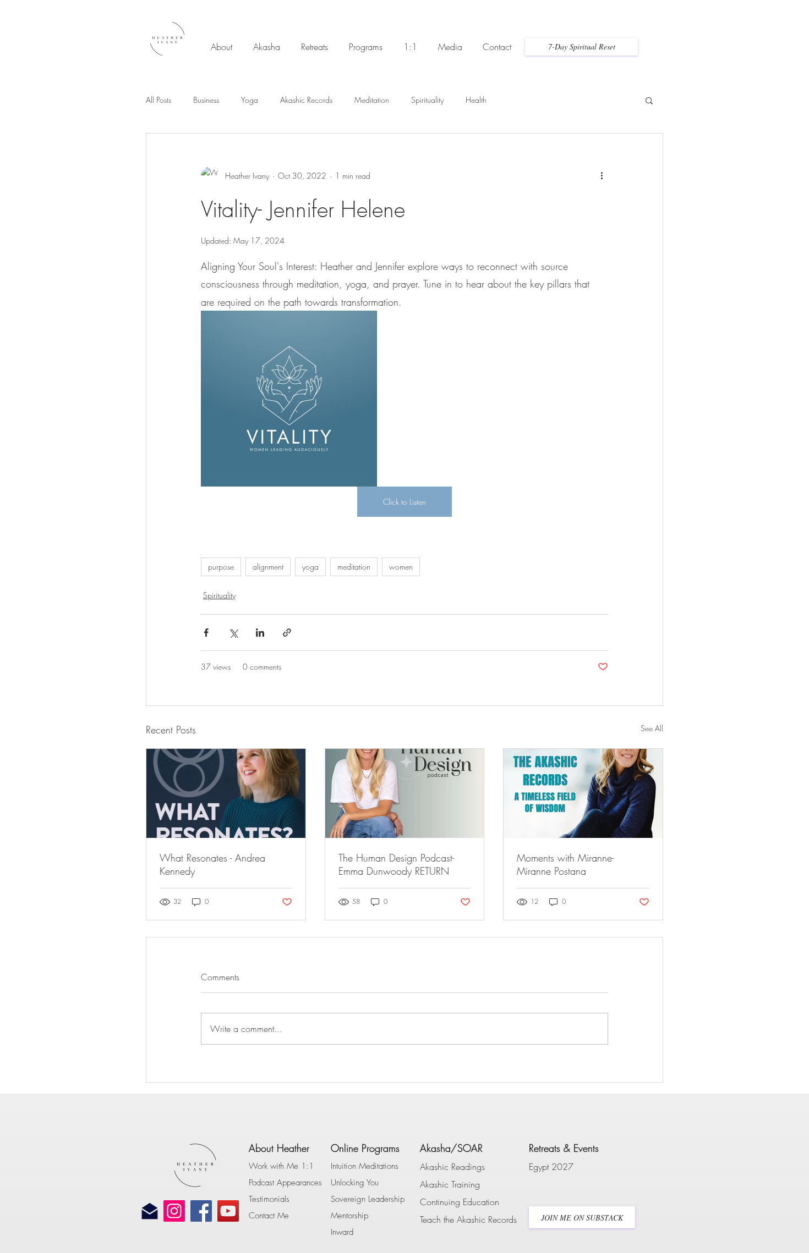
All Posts (158, 100)
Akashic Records (306, 100)
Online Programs (365, 1148)
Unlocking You (355, 1182)
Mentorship (349, 1215)
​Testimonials (269, 1199)
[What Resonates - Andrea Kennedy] (225, 793)
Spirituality (427, 100)
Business (206, 100)
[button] (221, 42)
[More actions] (601, 175)
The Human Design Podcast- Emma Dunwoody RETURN (396, 864)
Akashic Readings (452, 1167)
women (401, 566)
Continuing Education (459, 1202)
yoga (310, 566)
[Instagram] (174, 1211)
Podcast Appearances (285, 1182)
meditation (353, 566)
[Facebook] (201, 1211)
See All (652, 728)
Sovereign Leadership (367, 1199)
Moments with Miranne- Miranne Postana (565, 864)
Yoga (249, 100)
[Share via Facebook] (206, 632)
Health (476, 100)
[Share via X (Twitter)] (233, 632)
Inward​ (342, 1232)
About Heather (279, 1148)
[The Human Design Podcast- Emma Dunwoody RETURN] (404, 793)
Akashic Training (450, 1184)
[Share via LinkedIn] (260, 632)
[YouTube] (228, 1211)
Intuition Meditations (364, 1166)
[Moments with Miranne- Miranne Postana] (583, 793)
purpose (221, 566)
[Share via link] (287, 632)
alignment (268, 566)
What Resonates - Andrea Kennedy (212, 864)
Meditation (371, 100)
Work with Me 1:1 (281, 1166)
